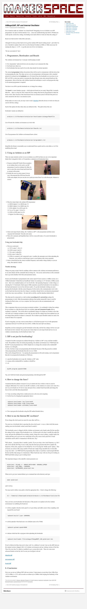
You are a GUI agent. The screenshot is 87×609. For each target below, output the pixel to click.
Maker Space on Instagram (71, 29)
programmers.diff (10, 559)
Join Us (40, 16)
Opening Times (20, 16)
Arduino (18, 580)
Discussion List (51, 16)
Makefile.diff (8, 555)
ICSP (53, 580)
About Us (12, 16)
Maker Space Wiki (70, 23)
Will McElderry (21, 27)
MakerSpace (7, 591)
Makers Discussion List (71, 25)
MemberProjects (9, 581)
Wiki (45, 16)
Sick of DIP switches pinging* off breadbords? (16, 22)
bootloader (46, 580)
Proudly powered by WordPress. (73, 591)
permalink (30, 581)
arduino (36, 580)
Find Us (35, 16)
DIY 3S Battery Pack (54, 22)
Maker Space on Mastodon (71, 28)
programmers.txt (17, 581)
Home (6, 16)
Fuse (50, 580)
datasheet (35, 100)
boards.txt (40, 580)
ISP (55, 580)
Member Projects (25, 580)
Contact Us (28, 16)
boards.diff (8, 563)
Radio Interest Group (70, 31)
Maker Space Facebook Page (72, 26)
